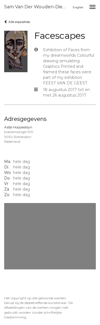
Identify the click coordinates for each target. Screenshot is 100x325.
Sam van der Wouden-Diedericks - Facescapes (38, 6)
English (78, 7)
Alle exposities (19, 22)
